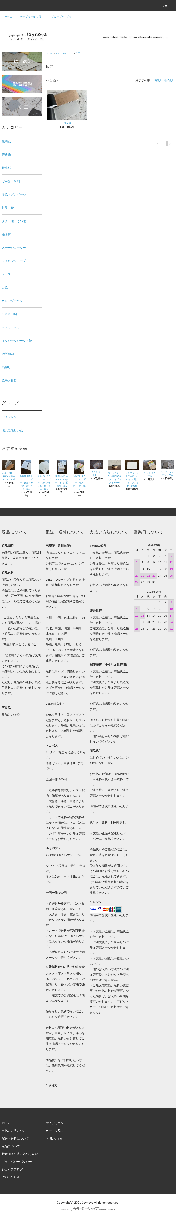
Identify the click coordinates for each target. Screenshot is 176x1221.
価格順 (156, 80)
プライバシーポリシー (17, 1161)
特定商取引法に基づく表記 (20, 1154)
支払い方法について (15, 1130)
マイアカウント (56, 1123)
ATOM (14, 1177)
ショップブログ (12, 1169)
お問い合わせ (55, 1138)
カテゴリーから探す (31, 16)
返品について (11, 1146)
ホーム (8, 16)
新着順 (168, 80)
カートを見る (55, 1130)
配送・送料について (15, 1138)
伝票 (78, 53)
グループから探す (61, 16)
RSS (5, 1177)
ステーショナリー (64, 53)
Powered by (66, 1209)
